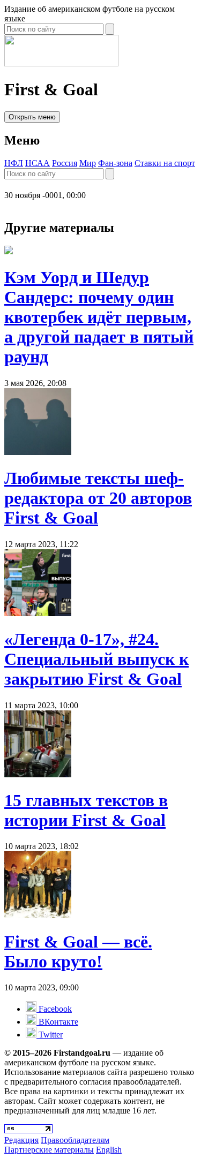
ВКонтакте (57, 1021)
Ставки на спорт (165, 163)
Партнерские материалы (49, 1149)
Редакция (21, 1140)
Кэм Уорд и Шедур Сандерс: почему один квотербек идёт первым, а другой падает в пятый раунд (98, 317)
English (109, 1149)
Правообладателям (75, 1140)
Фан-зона (115, 163)
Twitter (49, 1034)
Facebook (54, 1008)
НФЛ (13, 163)
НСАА (37, 163)
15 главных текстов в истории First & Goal (86, 810)
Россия (64, 163)
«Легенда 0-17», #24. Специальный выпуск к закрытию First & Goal (96, 659)
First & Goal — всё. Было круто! (78, 951)
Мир (87, 163)
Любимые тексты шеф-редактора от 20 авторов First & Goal (98, 497)
